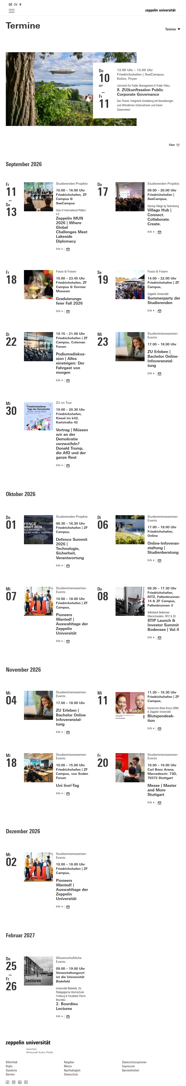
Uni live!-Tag (67, 786)
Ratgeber (69, 1062)
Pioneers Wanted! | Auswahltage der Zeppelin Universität (72, 624)
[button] (7, 1082)
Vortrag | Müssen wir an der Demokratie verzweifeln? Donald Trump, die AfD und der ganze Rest (72, 444)
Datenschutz (71, 1074)
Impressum (128, 1066)
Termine (23, 26)
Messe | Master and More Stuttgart (161, 790)
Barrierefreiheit (130, 1070)
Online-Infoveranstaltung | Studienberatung (163, 548)
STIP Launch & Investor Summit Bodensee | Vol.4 (163, 625)
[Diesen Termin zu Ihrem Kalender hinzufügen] (68, 249)
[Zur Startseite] (161, 12)
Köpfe (9, 1066)
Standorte (11, 1070)
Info (58, 249)
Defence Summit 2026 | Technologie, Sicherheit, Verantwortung (71, 549)
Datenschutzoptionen (134, 1062)
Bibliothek (11, 1062)
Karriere (10, 1074)
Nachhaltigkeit (72, 1070)
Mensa (68, 1066)
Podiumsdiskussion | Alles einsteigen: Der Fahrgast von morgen (71, 363)
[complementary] (20, 4)
